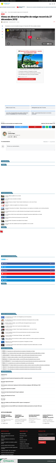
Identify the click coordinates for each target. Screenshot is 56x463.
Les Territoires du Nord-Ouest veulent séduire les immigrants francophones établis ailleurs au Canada (23, 214)
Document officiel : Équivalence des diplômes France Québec (16, 220)
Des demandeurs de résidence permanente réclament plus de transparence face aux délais (22, 319)
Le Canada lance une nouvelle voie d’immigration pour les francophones (18, 316)
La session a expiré (3, 458)
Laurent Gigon (11, 133)
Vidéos (6, 12)
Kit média (21, 437)
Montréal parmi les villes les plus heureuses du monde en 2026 (16, 217)
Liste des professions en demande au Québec (8, 439)
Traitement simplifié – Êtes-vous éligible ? (8, 450)
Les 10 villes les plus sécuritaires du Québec (13, 198)
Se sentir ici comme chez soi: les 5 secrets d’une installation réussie (17, 326)
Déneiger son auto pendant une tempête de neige (6, 416)
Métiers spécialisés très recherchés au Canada (7, 436)
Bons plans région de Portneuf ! (7, 381)
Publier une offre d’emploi (5, 433)
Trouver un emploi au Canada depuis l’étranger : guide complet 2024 (17, 335)
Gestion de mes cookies (24, 445)
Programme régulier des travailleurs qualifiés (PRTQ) (9, 443)
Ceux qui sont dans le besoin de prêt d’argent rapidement (12, 392)
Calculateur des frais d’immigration (7, 454)
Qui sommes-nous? (23, 435)
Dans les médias (23, 433)
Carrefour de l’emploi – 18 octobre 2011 (34, 416)
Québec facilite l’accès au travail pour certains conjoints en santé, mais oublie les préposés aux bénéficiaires (25, 338)
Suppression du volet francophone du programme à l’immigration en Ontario (19, 341)
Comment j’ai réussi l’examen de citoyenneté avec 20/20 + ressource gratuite (16, 378)
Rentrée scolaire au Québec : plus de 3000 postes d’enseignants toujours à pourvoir (26, 355)
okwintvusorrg (4, 374)
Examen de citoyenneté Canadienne (7, 452)
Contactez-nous (23, 441)
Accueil (2, 12)
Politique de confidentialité (24, 443)
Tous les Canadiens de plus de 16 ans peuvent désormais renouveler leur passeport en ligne (22, 332)
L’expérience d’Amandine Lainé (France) (19, 416)
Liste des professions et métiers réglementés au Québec (9, 448)
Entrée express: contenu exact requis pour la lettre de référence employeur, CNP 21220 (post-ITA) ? (21, 385)
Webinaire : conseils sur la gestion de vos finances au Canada (16, 205)
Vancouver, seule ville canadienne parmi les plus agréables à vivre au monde (19, 223)
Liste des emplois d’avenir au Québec (8, 445)
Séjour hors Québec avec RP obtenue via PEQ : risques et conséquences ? (15, 402)
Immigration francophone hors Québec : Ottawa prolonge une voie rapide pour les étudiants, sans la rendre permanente (27, 208)
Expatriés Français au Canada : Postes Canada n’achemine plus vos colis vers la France (21, 201)
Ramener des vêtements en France (8, 395)
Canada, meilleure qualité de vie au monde (13, 195)
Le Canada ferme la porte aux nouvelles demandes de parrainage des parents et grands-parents (22, 211)
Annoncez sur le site (23, 439)
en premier (52, 141)
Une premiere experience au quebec (8, 388)
